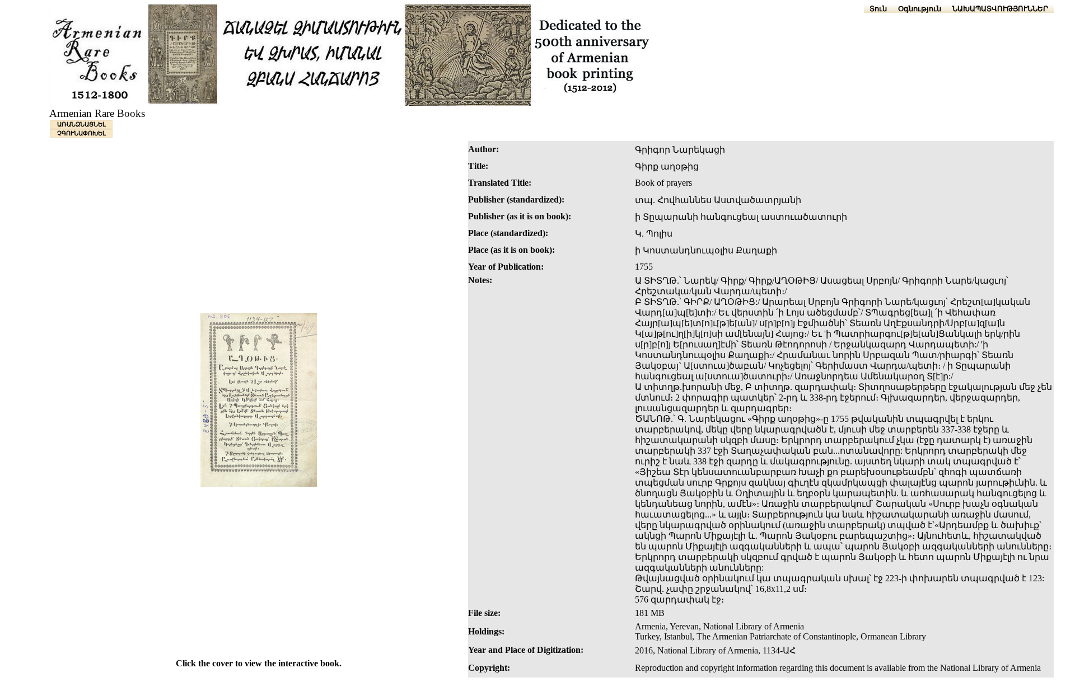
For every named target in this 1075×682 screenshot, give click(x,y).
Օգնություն (919, 8)
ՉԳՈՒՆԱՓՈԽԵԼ (81, 133)
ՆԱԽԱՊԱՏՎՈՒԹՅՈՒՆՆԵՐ (1000, 8)
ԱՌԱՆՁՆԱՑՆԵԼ (81, 124)
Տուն (878, 8)
